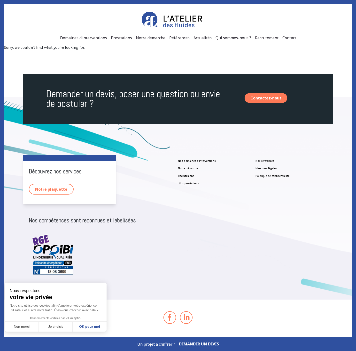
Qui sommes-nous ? (233, 38)
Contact (289, 38)
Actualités (202, 38)
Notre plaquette (51, 189)
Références (179, 38)
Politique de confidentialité (272, 176)
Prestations (121, 38)
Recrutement (267, 38)
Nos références (264, 161)
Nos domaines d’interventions (197, 161)
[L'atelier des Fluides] (178, 19)
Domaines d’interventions (83, 38)
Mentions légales (266, 168)
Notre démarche (150, 38)
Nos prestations (188, 183)
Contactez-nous (265, 98)
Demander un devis (199, 344)
